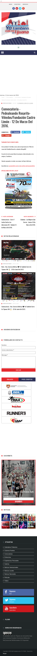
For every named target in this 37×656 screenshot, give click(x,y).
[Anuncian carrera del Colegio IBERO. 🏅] (5, 525)
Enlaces (10, 379)
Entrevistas (7, 557)
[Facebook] (13, 8)
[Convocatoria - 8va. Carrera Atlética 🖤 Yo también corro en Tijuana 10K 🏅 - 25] (18, 287)
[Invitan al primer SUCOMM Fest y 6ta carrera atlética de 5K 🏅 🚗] (32, 517)
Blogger (5, 653)
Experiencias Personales (11, 560)
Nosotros (17, 4)
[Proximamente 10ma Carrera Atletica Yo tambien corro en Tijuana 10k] (5, 517)
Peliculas (7, 577)
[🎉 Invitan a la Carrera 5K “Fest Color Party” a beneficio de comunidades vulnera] (23, 517)
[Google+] (23, 8)
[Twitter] (20, 8)
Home (2, 97)
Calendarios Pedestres (10, 547)
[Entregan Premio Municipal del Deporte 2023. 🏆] (23, 525)
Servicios (25, 4)
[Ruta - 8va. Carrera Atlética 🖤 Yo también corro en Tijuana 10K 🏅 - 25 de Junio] (18, 251)
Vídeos (6, 581)
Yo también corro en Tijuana (25, 103)
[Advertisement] (18, 76)
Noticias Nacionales (10, 574)
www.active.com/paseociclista (27, 166)
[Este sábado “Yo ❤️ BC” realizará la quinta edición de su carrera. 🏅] (32, 525)
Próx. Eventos (27, 379)
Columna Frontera (9, 550)
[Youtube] (17, 8)
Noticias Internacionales (11, 567)
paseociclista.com (13, 166)
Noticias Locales (9, 570)
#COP (16, 171)
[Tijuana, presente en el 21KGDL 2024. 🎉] (14, 525)
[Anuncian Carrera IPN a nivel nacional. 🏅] (14, 517)
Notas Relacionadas (11, 236)
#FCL (13, 171)
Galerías (6, 564)
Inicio (10, 4)
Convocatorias (9, 97)
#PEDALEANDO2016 (6, 171)
